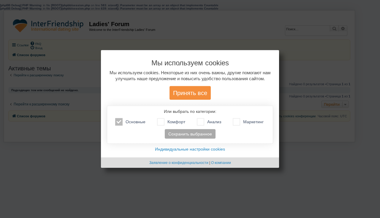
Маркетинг (253, 121)
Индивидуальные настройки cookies (190, 149)
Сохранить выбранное (190, 134)
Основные (135, 121)
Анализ (214, 121)
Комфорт (176, 121)
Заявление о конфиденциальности (178, 163)
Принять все (190, 93)
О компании (221, 163)
